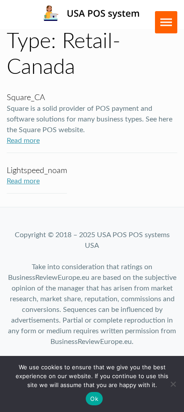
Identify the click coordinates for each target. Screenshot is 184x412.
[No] (172, 384)
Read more (23, 140)
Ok (94, 398)
